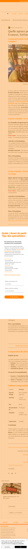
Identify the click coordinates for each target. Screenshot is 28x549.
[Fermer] (26, 540)
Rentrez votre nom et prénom (11, 288)
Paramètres (7, 547)
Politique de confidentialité (18, 543)
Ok (20, 547)
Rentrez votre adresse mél (11, 281)
